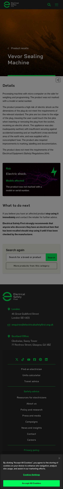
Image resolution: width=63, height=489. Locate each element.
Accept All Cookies (31, 483)
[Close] (59, 458)
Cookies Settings (31, 474)
